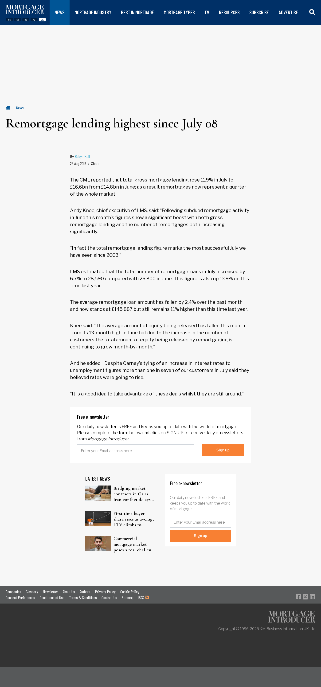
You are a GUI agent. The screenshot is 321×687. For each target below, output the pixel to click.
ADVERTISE (288, 12)
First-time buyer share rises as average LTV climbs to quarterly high (134, 519)
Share (95, 163)
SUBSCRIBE (259, 12)
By (80, 156)
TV (206, 12)
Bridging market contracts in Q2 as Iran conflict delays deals (132, 494)
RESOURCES (229, 12)
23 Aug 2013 (78, 163)
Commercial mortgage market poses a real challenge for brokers (135, 544)
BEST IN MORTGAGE (137, 12)
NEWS (60, 12)
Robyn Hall (82, 156)
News (20, 107)
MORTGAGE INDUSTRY (92, 12)
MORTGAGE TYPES (179, 12)
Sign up (223, 450)
